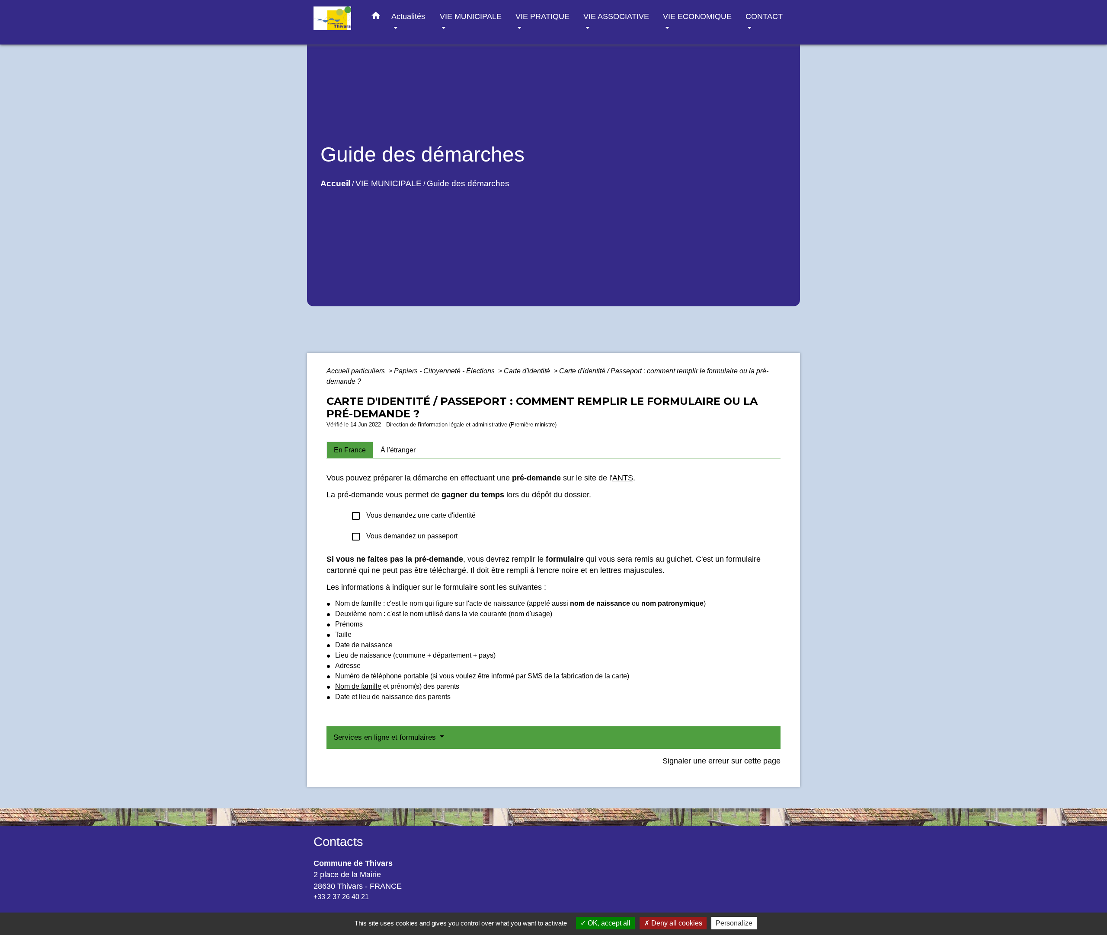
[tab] (349, 450)
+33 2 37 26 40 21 (341, 896)
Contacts (338, 842)
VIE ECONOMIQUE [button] (697, 16)
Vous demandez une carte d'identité (413, 516)
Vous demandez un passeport (404, 536)
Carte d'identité (528, 371)
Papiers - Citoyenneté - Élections (445, 371)
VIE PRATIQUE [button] (542, 16)
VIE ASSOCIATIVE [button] (616, 16)
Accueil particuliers (356, 371)
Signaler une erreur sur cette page (721, 761)
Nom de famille (358, 686)
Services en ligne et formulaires (385, 737)
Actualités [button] (408, 16)
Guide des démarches (468, 183)
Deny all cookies (675, 923)
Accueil (335, 183)
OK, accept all (608, 923)
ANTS (622, 478)
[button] (376, 17)
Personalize (734, 923)
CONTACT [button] (764, 16)
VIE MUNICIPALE (388, 183)
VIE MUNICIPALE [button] (471, 16)
